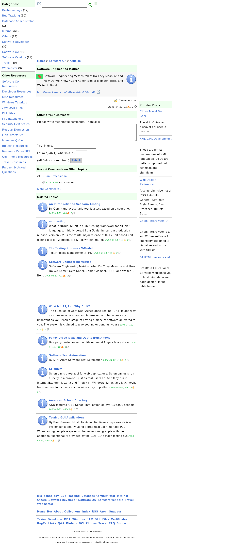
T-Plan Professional (54, 176)
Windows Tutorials (14, 102)
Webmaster (9, 68)
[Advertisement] (18, 225)
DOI (81, 523)
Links (52, 523)
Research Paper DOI (16, 151)
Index (86, 511)
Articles (75, 60)
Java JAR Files (12, 107)
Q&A (61, 523)
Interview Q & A (12, 140)
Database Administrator (18, 21)
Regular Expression (15, 129)
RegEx (42, 523)
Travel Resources (14, 162)
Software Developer (15, 41)
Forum (121, 523)
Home (41, 60)
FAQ (112, 523)
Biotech (71, 523)
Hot (49, 511)
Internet (7, 31)
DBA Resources (13, 97)
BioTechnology (12, 10)
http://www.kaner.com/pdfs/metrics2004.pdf (66, 92)
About (58, 511)
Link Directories (13, 135)
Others (6, 36)
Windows (78, 519)
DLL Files (8, 113)
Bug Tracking (11, 15)
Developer (55, 519)
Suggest (115, 511)
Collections (72, 511)
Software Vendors (14, 57)
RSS (95, 511)
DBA (67, 519)
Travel (6, 62)
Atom (103, 511)
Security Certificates (16, 124)
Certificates (119, 519)
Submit (76, 160)
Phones (91, 523)
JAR (90, 519)
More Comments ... (49, 189)
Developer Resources (16, 91)
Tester (41, 519)
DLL (98, 519)
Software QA (10, 52)
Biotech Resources (15, 145)
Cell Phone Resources (17, 156)
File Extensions (12, 118)
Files (105, 519)
